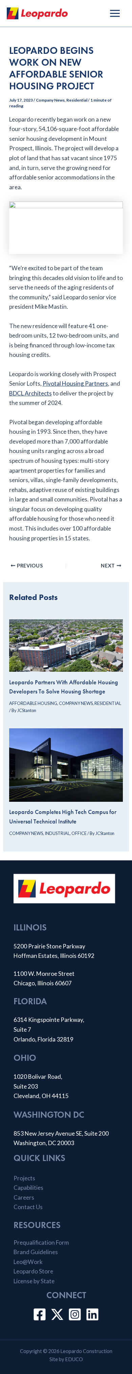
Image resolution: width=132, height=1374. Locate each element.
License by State (34, 1281)
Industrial (57, 833)
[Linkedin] (92, 1314)
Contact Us (28, 1206)
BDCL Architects (30, 393)
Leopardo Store (33, 1271)
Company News (50, 100)
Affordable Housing (33, 703)
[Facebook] (39, 1314)
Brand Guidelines (36, 1251)
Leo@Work (28, 1261)
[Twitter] (57, 1314)
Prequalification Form (41, 1242)
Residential (76, 100)
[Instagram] (75, 1314)
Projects (24, 1178)
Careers (24, 1197)
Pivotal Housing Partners (75, 383)
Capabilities (28, 1187)
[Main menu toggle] (115, 13)
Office (79, 833)
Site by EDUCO (66, 1359)
